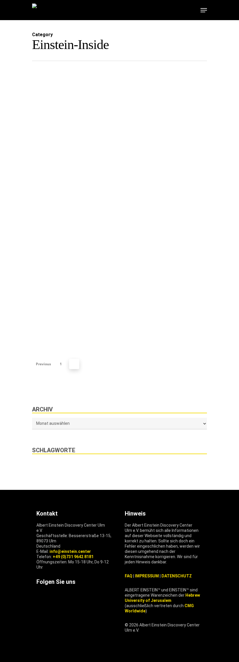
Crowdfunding (83, 466)
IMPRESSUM (147, 576)
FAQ (128, 576)
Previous (43, 363)
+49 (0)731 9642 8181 (73, 556)
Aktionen (46, 466)
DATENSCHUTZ (176, 576)
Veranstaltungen (161, 466)
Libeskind (121, 466)
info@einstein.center (70, 551)
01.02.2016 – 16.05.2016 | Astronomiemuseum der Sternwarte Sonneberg (68, 401)
